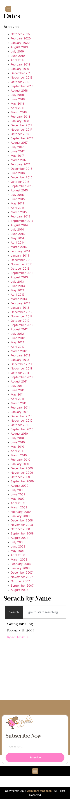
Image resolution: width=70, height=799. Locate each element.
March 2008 (19, 559)
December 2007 (22, 572)
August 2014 (19, 225)
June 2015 (18, 199)
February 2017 (20, 164)
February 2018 (20, 116)
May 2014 (17, 238)
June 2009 (18, 494)
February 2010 (20, 459)
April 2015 (18, 208)
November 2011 (21, 368)
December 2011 (21, 364)
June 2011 (17, 390)
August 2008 (19, 538)
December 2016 (21, 168)
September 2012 (22, 325)
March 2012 (19, 351)
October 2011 (20, 373)
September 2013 (22, 273)
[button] (8, 9)
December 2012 (21, 312)
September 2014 (22, 221)
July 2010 (17, 438)
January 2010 (20, 464)
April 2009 (18, 503)
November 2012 (21, 316)
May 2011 (17, 394)
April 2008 (18, 555)
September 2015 (22, 186)
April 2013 (18, 294)
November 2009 (22, 472)
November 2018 (21, 77)
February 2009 (21, 511)
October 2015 (20, 181)
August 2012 (19, 329)
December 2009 (22, 468)
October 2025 (20, 34)
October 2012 (20, 320)
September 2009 (22, 481)
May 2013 (17, 290)
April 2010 (18, 451)
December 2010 (21, 416)
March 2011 (18, 403)
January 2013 (20, 307)
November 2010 (21, 420)
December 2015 (21, 177)
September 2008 (22, 533)
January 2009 (20, 516)
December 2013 (21, 260)
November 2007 (22, 577)
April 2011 (17, 399)
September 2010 (22, 429)
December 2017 (21, 125)
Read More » (18, 637)
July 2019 (17, 51)
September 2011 (22, 377)
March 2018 (19, 112)
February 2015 (20, 216)
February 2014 (20, 251)
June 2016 (18, 173)
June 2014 (18, 234)
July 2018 (17, 95)
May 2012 (17, 342)
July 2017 (17, 147)
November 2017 (21, 129)
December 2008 (22, 520)
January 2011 (20, 412)
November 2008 (22, 525)
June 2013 (18, 286)
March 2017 (19, 160)
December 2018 (21, 73)
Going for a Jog (20, 624)
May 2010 (17, 446)
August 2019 (19, 47)
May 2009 (18, 498)
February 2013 (20, 303)
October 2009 (20, 477)
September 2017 (22, 138)
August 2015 (19, 190)
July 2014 (17, 229)
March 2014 (19, 247)
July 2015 (17, 194)
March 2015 (19, 212)
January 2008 (20, 568)
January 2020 (20, 43)
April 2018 (18, 108)
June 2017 (18, 151)
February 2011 (20, 407)
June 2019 (18, 56)
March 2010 (19, 455)
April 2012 (18, 346)
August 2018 (19, 90)
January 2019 (20, 69)
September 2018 (22, 86)
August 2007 (19, 590)
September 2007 (22, 585)
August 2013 (19, 277)
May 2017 (17, 155)
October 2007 (20, 581)
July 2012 (17, 333)
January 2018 (20, 121)
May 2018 (17, 103)
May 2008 (18, 551)
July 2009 (17, 490)
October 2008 (20, 529)
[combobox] (44, 612)
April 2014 (18, 242)
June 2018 (18, 99)
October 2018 (20, 82)
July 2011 (17, 386)
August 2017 (19, 142)
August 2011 (19, 381)
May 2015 (17, 203)
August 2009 (19, 485)
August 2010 (19, 433)
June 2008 (18, 546)
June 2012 (18, 338)
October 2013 (20, 268)
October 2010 (20, 425)
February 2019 (20, 64)
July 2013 (17, 281)
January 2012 (20, 360)
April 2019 (18, 60)
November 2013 (21, 264)
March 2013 (19, 299)
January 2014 (20, 255)
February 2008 (21, 564)
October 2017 (20, 134)
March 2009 (19, 507)
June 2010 (18, 442)
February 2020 (21, 38)
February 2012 (20, 355)
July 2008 (17, 542)
